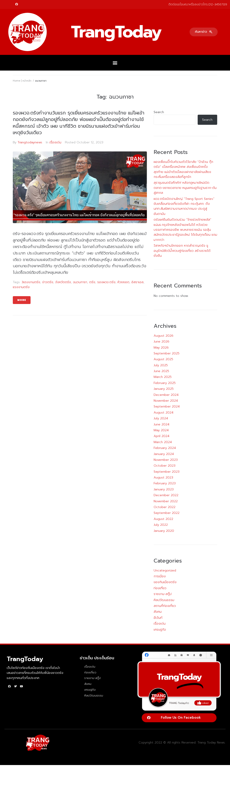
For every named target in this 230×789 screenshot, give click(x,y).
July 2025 (161, 365)
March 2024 (163, 442)
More (21, 300)
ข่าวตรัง (47, 282)
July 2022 (161, 524)
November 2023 (166, 459)
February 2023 (165, 483)
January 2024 (164, 454)
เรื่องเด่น (55, 142)
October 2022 (164, 507)
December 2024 (166, 394)
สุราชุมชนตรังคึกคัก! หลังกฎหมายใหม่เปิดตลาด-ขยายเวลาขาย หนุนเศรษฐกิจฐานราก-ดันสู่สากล (185, 187)
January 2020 (164, 530)
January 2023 (164, 489)
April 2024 (161, 436)
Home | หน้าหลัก (22, 81)
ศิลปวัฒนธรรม (164, 600)
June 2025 (161, 371)
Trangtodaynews (30, 142)
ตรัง (92, 282)
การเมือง (160, 576)
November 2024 (166, 400)
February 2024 (165, 448)
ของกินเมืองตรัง (165, 582)
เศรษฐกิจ (160, 629)
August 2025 (163, 359)
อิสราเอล (137, 282)
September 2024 (167, 406)
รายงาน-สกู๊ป (163, 594)
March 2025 (163, 377)
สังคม (158, 611)
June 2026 (161, 341)
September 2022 (166, 513)
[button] (204, 32)
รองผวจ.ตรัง (106, 282)
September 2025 (166, 353)
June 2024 (161, 424)
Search (159, 112)
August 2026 (163, 335)
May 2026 (161, 347)
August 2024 (163, 412)
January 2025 (164, 388)
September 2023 (166, 471)
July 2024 (161, 418)
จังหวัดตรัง (63, 282)
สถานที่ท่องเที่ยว (165, 606)
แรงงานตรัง (21, 287)
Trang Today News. (211, 742)
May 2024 (161, 430)
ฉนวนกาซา (80, 282)
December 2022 (166, 495)
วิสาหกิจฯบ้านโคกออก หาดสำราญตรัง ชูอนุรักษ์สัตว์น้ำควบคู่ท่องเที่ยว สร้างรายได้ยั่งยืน (182, 250)
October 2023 (164, 465)
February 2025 (165, 383)
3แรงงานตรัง (31, 282)
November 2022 (166, 501)
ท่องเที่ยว (160, 588)
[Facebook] (16, 4)
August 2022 (163, 519)
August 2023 (163, 477)
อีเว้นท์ (158, 617)
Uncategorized (165, 570)
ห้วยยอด (123, 282)
